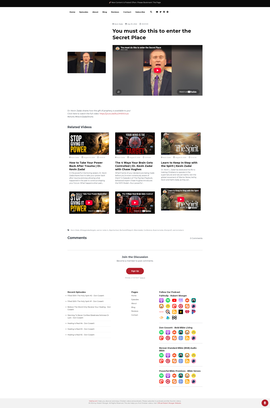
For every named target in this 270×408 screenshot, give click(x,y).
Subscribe (140, 12)
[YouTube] (174, 302)
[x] (160, 12)
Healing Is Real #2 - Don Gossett (81, 335)
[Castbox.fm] (187, 302)
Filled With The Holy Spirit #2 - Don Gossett (86, 296)
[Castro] (193, 302)
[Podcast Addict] (187, 308)
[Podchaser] (193, 308)
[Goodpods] (168, 308)
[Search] (151, 12)
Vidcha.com (93, 401)
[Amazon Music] (181, 302)
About (95, 12)
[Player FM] (181, 308)
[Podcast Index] (161, 313)
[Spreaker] (181, 313)
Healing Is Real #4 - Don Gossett (81, 323)
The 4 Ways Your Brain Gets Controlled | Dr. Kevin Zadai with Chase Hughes (134, 166)
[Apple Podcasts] (161, 302)
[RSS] (174, 313)
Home (72, 12)
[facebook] (164, 12)
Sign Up (135, 271)
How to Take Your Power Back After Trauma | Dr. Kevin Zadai (86, 166)
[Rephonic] (168, 319)
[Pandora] (193, 313)
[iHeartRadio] (187, 313)
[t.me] (167, 12)
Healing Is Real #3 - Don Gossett (81, 329)
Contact (127, 12)
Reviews (115, 12)
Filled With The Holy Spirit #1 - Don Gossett (86, 301)
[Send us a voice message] (265, 403)
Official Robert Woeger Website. (169, 403)
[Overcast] (161, 308)
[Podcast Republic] (181, 340)
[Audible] (161, 319)
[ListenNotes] (168, 313)
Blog (105, 12)
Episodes (83, 12)
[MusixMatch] (174, 319)
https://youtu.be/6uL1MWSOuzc (114, 114)
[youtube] (157, 12)
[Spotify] (168, 302)
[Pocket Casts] (174, 308)
